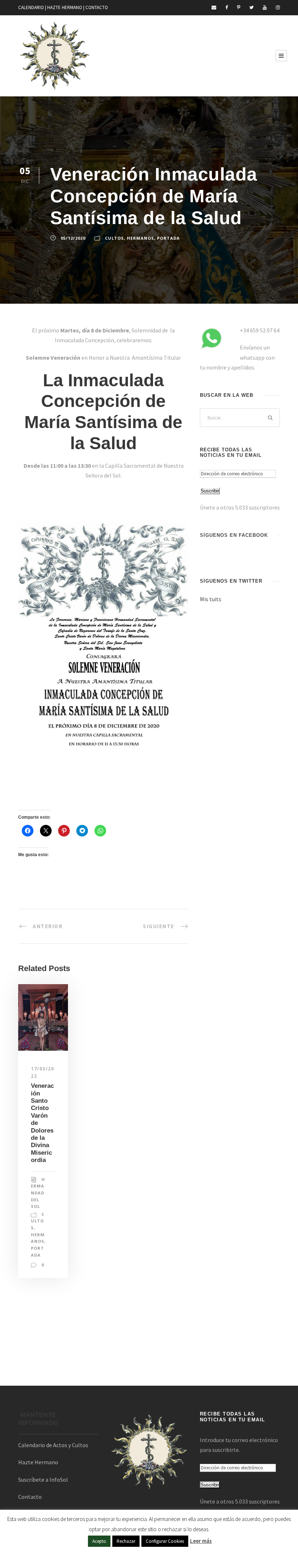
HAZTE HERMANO (64, 7)
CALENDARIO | (32, 7)
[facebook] (226, 7)
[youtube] (265, 7)
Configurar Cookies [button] (165, 1541)
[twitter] (251, 7)
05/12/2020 (73, 238)
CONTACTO (96, 7)
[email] (214, 7)
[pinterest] (238, 7)
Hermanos (140, 238)
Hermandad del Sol (38, 1193)
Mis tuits (210, 599)
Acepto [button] (99, 1541)
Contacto (30, 1496)
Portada (168, 238)
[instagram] (278, 7)
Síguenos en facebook (234, 535)
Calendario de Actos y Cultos (53, 1445)
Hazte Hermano (38, 1462)
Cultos (114, 238)
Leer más (201, 1540)
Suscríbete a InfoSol (43, 1479)
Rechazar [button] (126, 1541)
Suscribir (210, 491)
